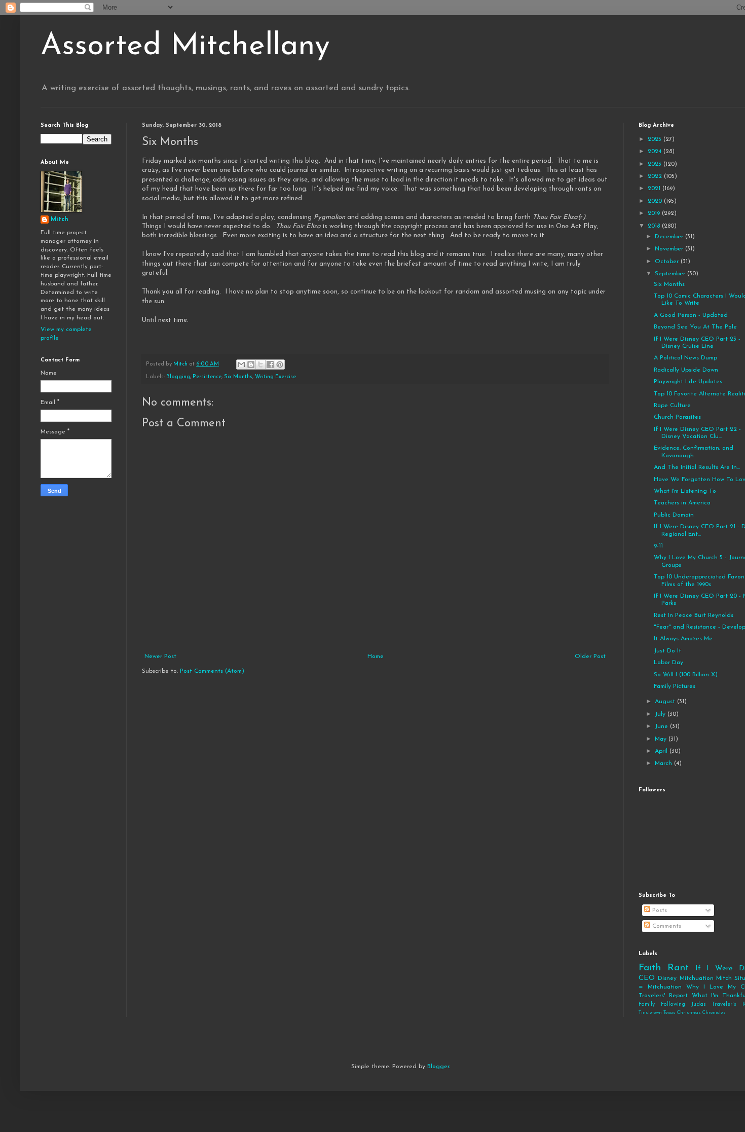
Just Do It (667, 651)
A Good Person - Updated (691, 315)
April (662, 751)
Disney (667, 978)
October (668, 262)
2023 (655, 164)
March (664, 763)
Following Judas (683, 1004)
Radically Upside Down (686, 370)
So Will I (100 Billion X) (686, 675)
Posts (658, 910)
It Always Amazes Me (683, 639)
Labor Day (668, 663)
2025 (655, 139)
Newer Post (160, 656)
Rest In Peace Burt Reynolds (693, 615)
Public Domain (674, 515)
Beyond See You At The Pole (695, 327)
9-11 (658, 546)
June (662, 726)
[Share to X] (260, 364)
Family (647, 1004)
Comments (665, 926)
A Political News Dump (685, 358)
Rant (678, 968)
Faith (650, 968)
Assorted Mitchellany (185, 46)
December (670, 237)
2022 (656, 176)
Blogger (438, 1067)
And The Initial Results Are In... (697, 467)
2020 (656, 201)
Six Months (238, 377)
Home (375, 656)
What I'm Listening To (685, 491)
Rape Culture (672, 406)
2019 (655, 213)
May (661, 739)
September (671, 274)
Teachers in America (682, 503)
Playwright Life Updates (688, 382)
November (670, 249)
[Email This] (241, 364)
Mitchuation (697, 978)
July (661, 714)
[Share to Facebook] (270, 364)
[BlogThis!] (251, 364)
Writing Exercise (275, 377)
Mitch (59, 219)
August (666, 702)
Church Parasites (677, 417)
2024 (655, 152)
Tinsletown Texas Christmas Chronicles (682, 1012)
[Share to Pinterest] (280, 364)
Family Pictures (674, 686)
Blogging (178, 377)
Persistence (207, 377)
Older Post (590, 656)
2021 (655, 189)
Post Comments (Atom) (212, 671)
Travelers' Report (663, 996)
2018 (655, 226)
